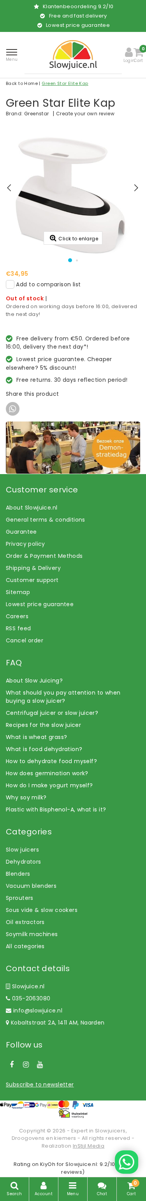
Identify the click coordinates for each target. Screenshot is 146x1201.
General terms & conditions (45, 520)
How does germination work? (47, 773)
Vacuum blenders (31, 886)
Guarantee (21, 532)
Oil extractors (25, 922)
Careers (17, 616)
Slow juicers (22, 850)
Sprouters (19, 898)
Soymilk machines (32, 934)
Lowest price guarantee (40, 604)
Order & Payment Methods (44, 556)
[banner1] (73, 447)
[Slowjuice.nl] (73, 55)
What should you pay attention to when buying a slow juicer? (63, 697)
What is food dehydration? (44, 749)
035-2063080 (30, 998)
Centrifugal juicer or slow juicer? (52, 713)
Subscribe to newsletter (40, 1084)
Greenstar (36, 113)
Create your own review (85, 113)
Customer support (32, 580)
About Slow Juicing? (34, 680)
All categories (25, 946)
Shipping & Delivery (33, 568)
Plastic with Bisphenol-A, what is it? (56, 809)
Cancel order (24, 640)
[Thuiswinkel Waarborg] (73, 1113)
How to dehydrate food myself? (51, 761)
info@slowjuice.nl (37, 1010)
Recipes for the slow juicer (43, 725)
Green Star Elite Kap (65, 83)
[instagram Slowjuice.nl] (26, 1064)
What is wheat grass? (36, 737)
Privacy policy (25, 544)
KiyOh (47, 1164)
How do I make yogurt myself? (49, 785)
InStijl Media (88, 1146)
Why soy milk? (26, 797)
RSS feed (18, 628)
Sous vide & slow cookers (41, 910)
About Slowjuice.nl (32, 507)
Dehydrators (23, 862)
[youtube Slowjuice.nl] (40, 1064)
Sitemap (18, 592)
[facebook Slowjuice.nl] (12, 1064)
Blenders (18, 874)
